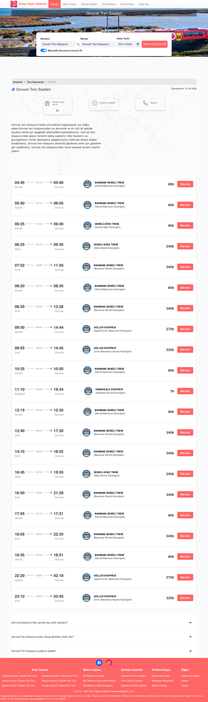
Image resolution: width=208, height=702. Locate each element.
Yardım (184, 685)
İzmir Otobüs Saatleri (132, 680)
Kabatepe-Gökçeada (162, 680)
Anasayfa (18, 81)
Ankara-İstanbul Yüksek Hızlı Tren (59, 680)
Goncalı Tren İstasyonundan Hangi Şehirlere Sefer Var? (42, 636)
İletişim (184, 680)
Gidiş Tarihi (123, 38)
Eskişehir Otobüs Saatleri (134, 685)
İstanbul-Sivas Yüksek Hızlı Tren (18, 685)
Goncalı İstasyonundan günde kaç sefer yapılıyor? (39, 622)
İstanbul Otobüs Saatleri (133, 675)
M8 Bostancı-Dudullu (93, 675)
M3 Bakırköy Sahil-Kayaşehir (98, 685)
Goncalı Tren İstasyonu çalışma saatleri (33, 651)
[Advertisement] (104, 67)
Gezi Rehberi (109, 4)
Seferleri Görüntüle (153, 44)
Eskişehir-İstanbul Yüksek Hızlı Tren (60, 675)
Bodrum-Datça (159, 685)
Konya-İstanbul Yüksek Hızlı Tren (59, 685)
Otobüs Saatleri (89, 4)
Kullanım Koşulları (190, 675)
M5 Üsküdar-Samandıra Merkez (99, 680)
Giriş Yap (144, 4)
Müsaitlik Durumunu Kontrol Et (65, 50)
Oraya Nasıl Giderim (33, 4)
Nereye (84, 38)
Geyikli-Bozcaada (161, 675)
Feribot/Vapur (127, 4)
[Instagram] (109, 663)
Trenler (54, 4)
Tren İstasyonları (35, 81)
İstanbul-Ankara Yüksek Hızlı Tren (19, 675)
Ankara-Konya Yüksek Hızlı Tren (18, 680)
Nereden (45, 38)
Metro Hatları (69, 4)
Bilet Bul (185, 184)
